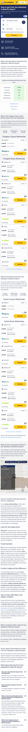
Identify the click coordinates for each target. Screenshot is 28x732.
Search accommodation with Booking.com (13, 32)
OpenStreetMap (20, 492)
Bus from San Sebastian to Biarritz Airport (11, 437)
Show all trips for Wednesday (14, 269)
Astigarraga (3, 608)
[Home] (7, 2)
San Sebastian (11, 462)
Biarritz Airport (22, 462)
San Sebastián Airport (21, 610)
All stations (14, 109)
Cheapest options (14, 103)
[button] (26, 487)
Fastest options (14, 106)
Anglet (10, 608)
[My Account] (16, 2)
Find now (20, 153)
